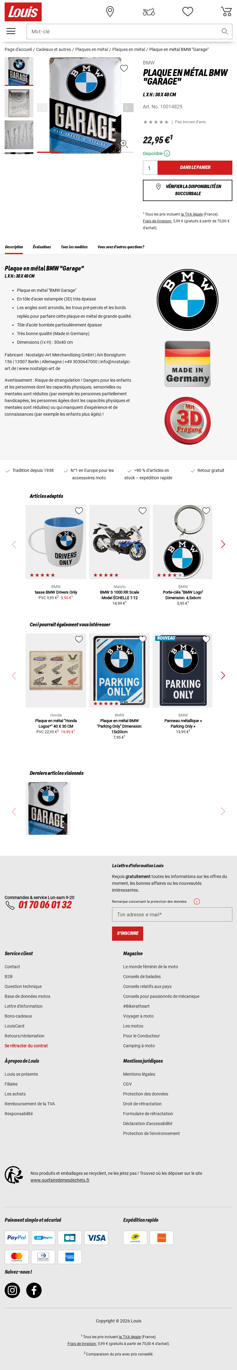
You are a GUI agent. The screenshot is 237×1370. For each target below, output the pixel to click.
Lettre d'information (24, 1006)
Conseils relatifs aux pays (147, 986)
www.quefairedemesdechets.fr (60, 1180)
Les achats (15, 1093)
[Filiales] (110, 11)
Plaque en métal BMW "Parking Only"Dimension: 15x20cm (119, 726)
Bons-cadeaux (18, 1016)
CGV (127, 1084)
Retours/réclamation (24, 1035)
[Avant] (128, 107)
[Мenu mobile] (11, 31)
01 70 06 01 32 (44, 905)
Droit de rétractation (142, 1103)
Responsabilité (19, 1113)
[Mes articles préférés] (187, 11)
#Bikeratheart (136, 1006)
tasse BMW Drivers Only (56, 592)
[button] (225, 31)
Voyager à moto (138, 1016)
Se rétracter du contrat (26, 1045)
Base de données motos (27, 996)
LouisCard (14, 1025)
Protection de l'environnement (151, 1133)
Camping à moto (139, 1045)
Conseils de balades (142, 976)
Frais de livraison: (157, 221)
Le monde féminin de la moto (150, 966)
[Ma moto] (149, 11)
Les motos (133, 1025)
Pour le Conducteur (141, 1035)
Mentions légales (139, 1074)
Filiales (11, 1084)
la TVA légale (192, 214)
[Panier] (226, 11)
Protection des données (145, 1093)
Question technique (23, 986)
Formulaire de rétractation (148, 1113)
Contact (12, 966)
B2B (9, 976)
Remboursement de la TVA (30, 1103)
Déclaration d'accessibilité (147, 1123)
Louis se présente (21, 1074)
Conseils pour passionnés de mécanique (161, 996)
